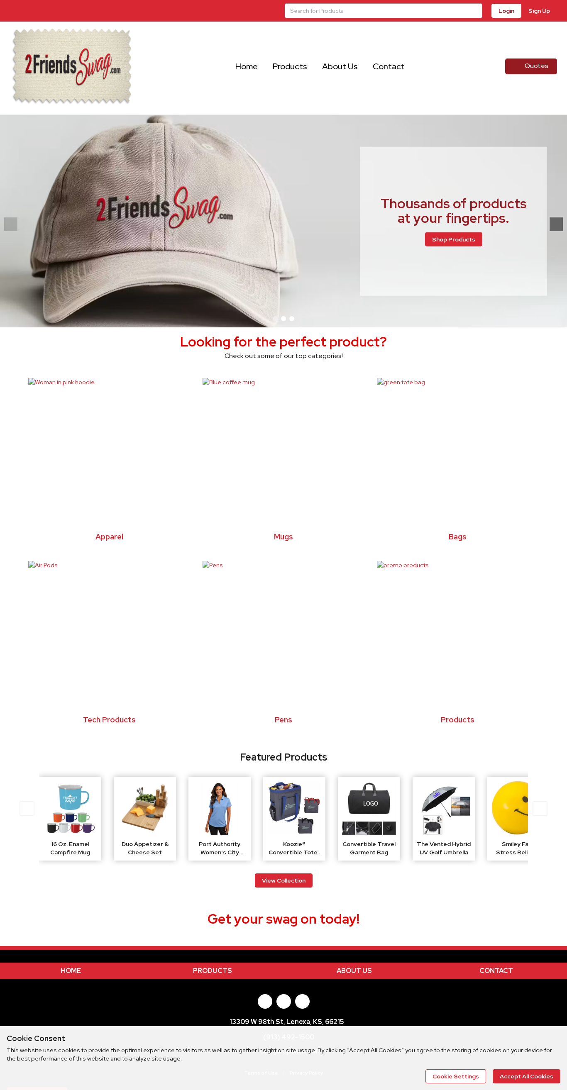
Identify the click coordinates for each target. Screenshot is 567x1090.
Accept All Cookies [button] (526, 1076)
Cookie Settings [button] (456, 1076)
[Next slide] (556, 224)
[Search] (475, 11)
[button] (275, 318)
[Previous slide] (27, 808)
